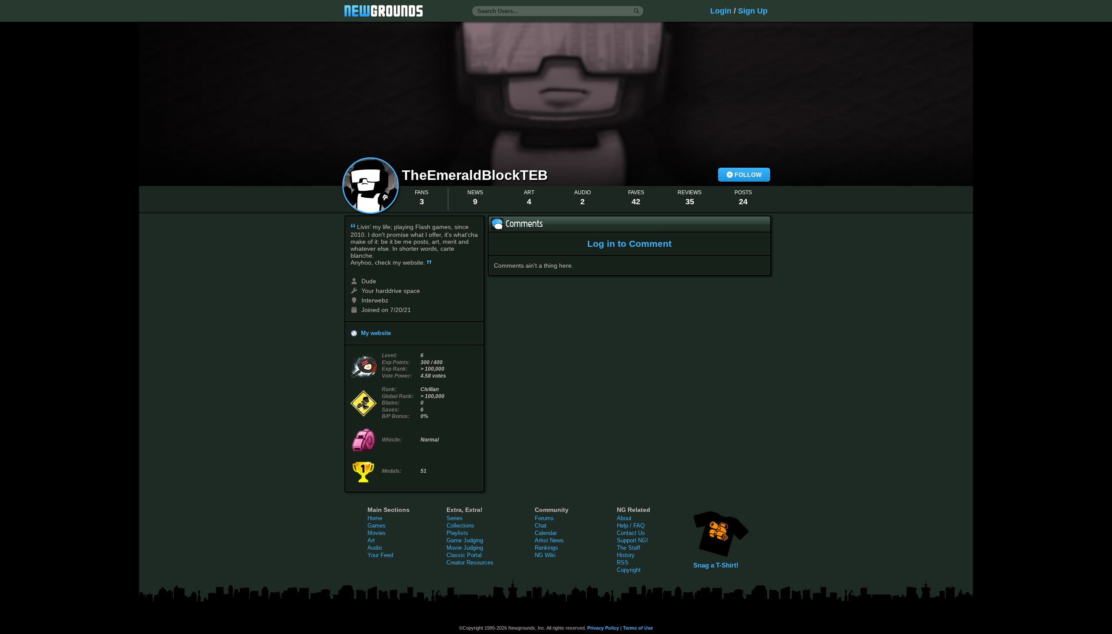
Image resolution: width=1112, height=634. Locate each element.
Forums (544, 518)
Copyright (629, 570)
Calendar (546, 533)
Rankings (546, 547)
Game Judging (465, 540)
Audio (374, 547)
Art (371, 540)
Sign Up (753, 11)
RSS (623, 562)
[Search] (636, 11)
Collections (460, 525)
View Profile (370, 185)
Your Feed (380, 555)
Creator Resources (470, 562)
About (624, 518)
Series (455, 518)
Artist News (549, 540)
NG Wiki (545, 555)
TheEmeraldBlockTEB (477, 175)
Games (376, 525)
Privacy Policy (603, 628)
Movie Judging (465, 547)
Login (720, 11)
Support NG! (632, 540)
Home (374, 518)
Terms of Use (638, 628)
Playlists (457, 533)
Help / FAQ (631, 525)
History (626, 555)
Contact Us (631, 533)
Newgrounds (383, 11)
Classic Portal (464, 555)
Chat (540, 525)
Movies (376, 533)
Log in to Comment (629, 244)
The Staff (628, 547)
